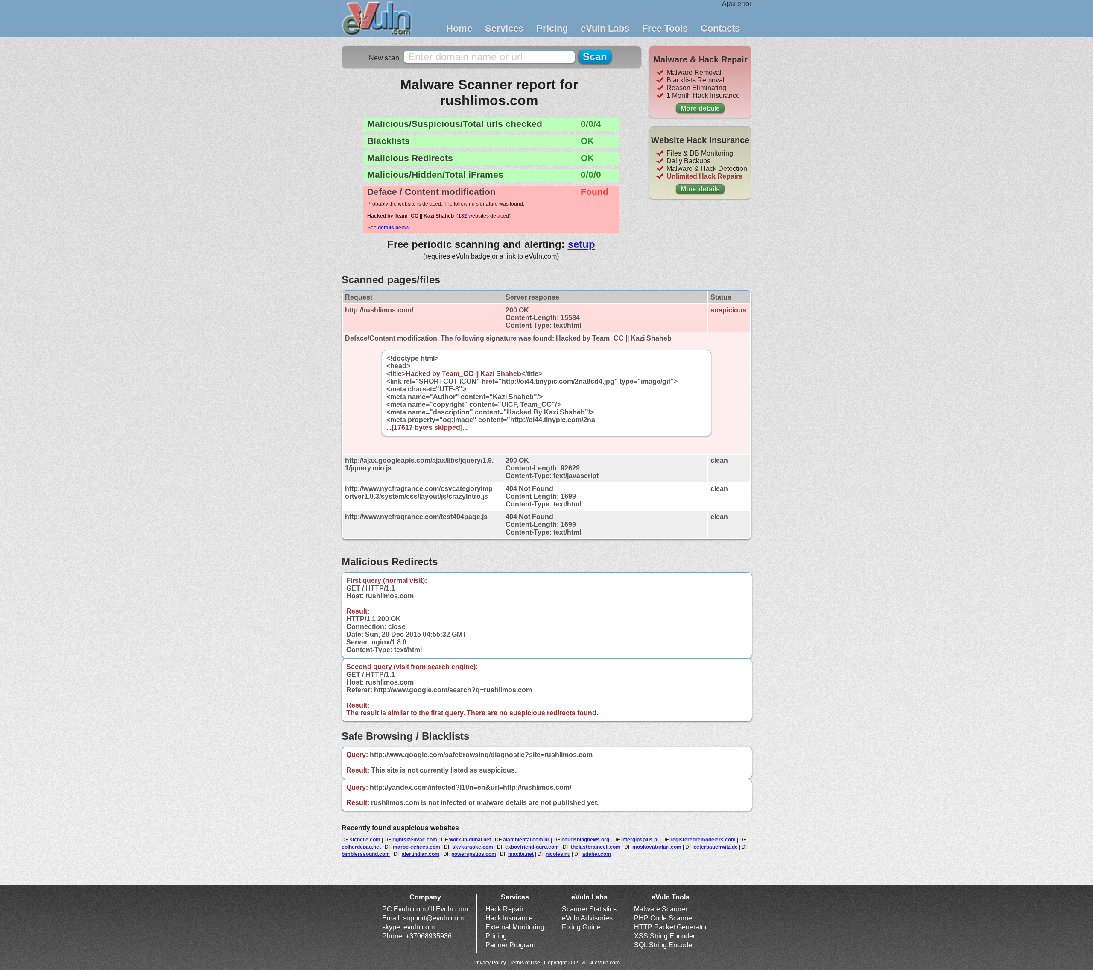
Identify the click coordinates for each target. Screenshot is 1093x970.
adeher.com (596, 854)
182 (462, 216)
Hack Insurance (509, 918)
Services (504, 28)
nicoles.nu (558, 854)
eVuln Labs (605, 28)
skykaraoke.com (472, 847)
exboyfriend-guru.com (532, 847)
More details (700, 108)
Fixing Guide (581, 927)
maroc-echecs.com (416, 847)
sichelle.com (365, 840)
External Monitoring (514, 927)
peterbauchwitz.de (715, 847)
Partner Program (510, 945)
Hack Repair (504, 909)
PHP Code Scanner (664, 918)
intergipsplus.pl (639, 840)
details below (393, 228)
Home (459, 28)
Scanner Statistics (589, 909)
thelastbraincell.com (595, 847)
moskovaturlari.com (656, 847)
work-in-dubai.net (470, 840)
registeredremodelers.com (703, 840)
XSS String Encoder (664, 936)
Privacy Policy (489, 963)
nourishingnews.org (585, 840)
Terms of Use (525, 963)
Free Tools (665, 28)
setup (581, 244)
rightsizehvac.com (414, 840)
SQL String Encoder (664, 945)
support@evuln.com (433, 918)
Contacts (720, 28)
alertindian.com (420, 854)
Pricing (552, 28)
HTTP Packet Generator (670, 927)
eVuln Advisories (587, 918)
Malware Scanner (660, 909)
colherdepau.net (361, 847)
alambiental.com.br (526, 840)
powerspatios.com (473, 854)
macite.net (521, 854)
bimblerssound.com (366, 854)
